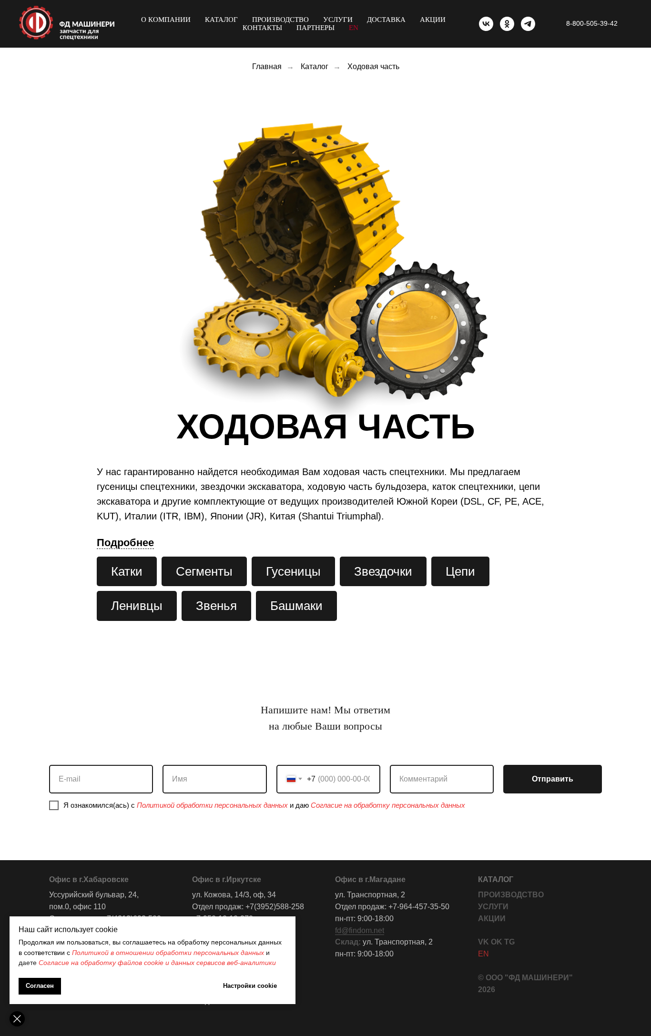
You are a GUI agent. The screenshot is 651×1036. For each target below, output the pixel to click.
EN (353, 27)
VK (483, 942)
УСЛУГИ (493, 907)
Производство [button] (280, 19)
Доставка (386, 19)
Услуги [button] (338, 19)
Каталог (314, 66)
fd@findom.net (359, 930)
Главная (267, 66)
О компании (166, 19)
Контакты (262, 27)
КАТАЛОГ (495, 879)
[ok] (507, 24)
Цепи (460, 571)
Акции (433, 19)
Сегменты (204, 571)
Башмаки (296, 606)
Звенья (216, 606)
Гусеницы (293, 571)
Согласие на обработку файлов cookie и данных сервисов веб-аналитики (157, 962)
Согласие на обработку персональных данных (388, 805)
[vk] (486, 24)
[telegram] (528, 24)
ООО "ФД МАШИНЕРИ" (529, 978)
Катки (126, 571)
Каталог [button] (221, 19)
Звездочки (383, 571)
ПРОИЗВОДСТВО (511, 895)
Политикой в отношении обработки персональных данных (168, 952)
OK (496, 942)
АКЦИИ (492, 918)
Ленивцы (137, 606)
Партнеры (315, 27)
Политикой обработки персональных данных (212, 805)
